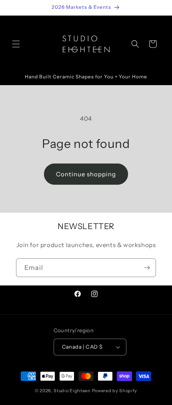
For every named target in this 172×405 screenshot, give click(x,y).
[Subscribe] (147, 267)
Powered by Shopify (115, 390)
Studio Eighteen (72, 390)
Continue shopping (86, 174)
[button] (16, 44)
